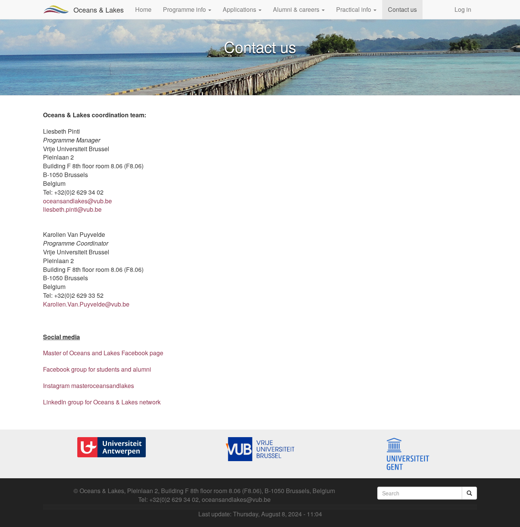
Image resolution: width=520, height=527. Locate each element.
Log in (463, 9)
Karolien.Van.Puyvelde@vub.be (86, 304)
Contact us (402, 9)
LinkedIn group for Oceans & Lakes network (102, 402)
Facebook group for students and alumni (97, 369)
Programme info (185, 9)
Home (143, 9)
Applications (240, 9)
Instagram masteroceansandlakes (88, 385)
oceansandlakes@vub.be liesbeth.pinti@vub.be (77, 205)
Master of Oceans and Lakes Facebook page (103, 352)
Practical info (354, 9)
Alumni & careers (297, 9)
